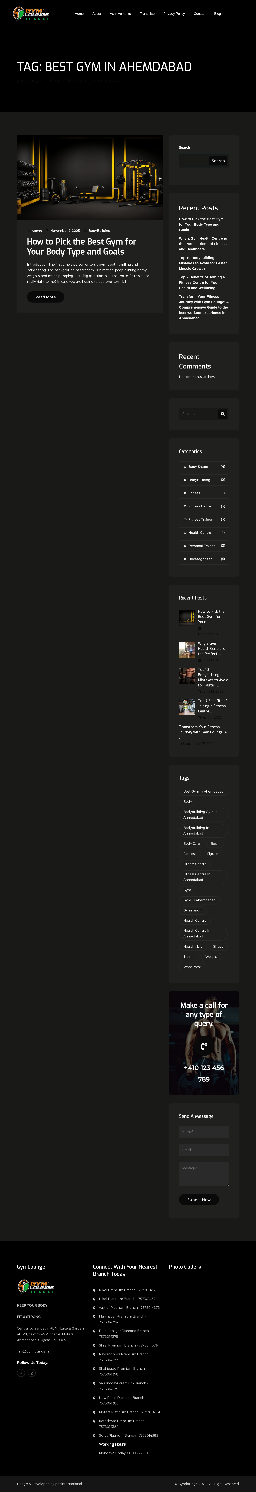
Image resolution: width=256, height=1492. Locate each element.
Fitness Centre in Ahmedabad (196, 877)
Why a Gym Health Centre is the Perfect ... (211, 648)
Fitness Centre (194, 864)
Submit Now (199, 1200)
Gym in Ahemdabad (199, 900)
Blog (217, 14)
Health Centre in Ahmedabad (196, 933)
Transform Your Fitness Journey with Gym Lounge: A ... (203, 732)
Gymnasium (193, 910)
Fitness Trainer (200, 519)
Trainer (189, 957)
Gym (187, 890)
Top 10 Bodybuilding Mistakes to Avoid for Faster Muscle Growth (203, 263)
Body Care (191, 844)
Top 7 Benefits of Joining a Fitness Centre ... (212, 706)
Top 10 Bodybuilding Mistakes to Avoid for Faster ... (213, 677)
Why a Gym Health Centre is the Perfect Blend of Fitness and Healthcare (203, 243)
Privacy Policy (174, 14)
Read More (45, 297)
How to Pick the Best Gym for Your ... (211, 616)
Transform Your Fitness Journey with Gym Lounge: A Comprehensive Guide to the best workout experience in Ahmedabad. (204, 307)
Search (184, 147)
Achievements (120, 14)
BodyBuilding (99, 231)
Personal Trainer (201, 546)
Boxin (215, 844)
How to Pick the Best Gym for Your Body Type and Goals (81, 247)
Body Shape (198, 467)
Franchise (147, 14)
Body (187, 802)
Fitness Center (200, 506)
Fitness (194, 493)
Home (79, 14)
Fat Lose (190, 854)
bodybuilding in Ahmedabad (196, 831)
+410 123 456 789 (204, 1073)
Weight (211, 957)
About (96, 14)
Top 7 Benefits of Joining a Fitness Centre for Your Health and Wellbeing (202, 282)
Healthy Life (193, 946)
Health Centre (199, 533)
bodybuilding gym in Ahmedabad (200, 815)
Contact (199, 14)
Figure (212, 854)
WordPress (192, 967)
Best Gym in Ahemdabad (203, 791)
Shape (218, 946)
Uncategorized (200, 559)
